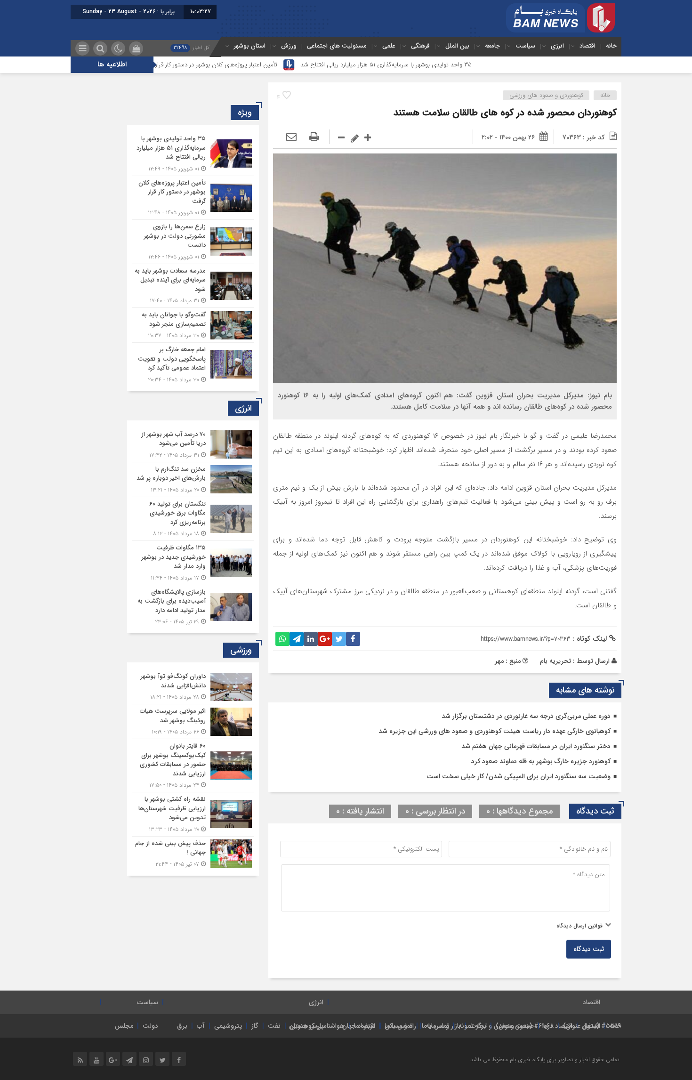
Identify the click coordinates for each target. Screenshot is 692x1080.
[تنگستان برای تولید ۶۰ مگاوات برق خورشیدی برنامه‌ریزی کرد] (193, 519)
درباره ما (365, 1026)
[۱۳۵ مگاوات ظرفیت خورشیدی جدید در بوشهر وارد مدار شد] (193, 563)
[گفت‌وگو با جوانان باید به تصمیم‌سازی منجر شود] (193, 325)
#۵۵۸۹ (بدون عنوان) (592, 1026)
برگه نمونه (472, 1026)
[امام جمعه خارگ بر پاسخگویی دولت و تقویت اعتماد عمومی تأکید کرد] (193, 363)
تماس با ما (435, 1026)
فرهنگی (420, 46)
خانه (611, 46)
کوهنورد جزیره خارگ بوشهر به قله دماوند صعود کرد (541, 761)
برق (182, 1026)
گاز (254, 1026)
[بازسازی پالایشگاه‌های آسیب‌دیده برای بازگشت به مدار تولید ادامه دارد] (193, 606)
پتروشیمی (228, 1026)
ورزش (289, 46)
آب (201, 1026)
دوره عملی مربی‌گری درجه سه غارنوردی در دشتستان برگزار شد (526, 716)
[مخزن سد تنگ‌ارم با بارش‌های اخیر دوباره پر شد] (193, 479)
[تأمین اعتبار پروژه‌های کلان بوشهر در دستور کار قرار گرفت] (193, 198)
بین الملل (457, 46)
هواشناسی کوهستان (317, 1026)
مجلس (124, 1026)
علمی (388, 46)
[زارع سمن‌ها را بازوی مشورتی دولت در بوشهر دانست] (193, 242)
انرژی (557, 46)
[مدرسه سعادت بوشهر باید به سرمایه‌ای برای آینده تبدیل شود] (193, 286)
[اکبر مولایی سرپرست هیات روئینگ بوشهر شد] (193, 721)
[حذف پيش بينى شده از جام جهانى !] (193, 853)
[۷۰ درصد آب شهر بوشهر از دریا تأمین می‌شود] (193, 444)
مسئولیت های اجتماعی (337, 46)
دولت (150, 1026)
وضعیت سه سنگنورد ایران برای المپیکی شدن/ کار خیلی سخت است (518, 776)
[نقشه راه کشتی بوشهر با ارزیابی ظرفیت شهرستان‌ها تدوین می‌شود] (193, 814)
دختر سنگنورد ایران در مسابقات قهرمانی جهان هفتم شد (536, 746)
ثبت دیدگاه (588, 949)
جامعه (492, 46)
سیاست (525, 46)
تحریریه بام (555, 661)
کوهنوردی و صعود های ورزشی (546, 95)
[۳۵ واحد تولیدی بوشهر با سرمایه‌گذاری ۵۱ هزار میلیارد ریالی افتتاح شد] (193, 154)
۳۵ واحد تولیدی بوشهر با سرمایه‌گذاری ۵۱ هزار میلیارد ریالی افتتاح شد (435, 65)
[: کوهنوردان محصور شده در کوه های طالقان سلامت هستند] (291, 137)
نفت (274, 1026)
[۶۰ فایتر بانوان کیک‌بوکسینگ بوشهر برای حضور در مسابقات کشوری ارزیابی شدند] (193, 765)
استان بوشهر (250, 46)
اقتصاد (587, 46)
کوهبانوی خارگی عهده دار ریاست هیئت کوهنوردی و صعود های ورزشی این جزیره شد (494, 731)
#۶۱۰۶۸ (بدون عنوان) (525, 1026)
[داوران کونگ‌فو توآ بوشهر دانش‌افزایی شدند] (193, 686)
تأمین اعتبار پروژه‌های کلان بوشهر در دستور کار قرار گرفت (257, 65)
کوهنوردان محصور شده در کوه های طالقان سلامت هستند (505, 112)
